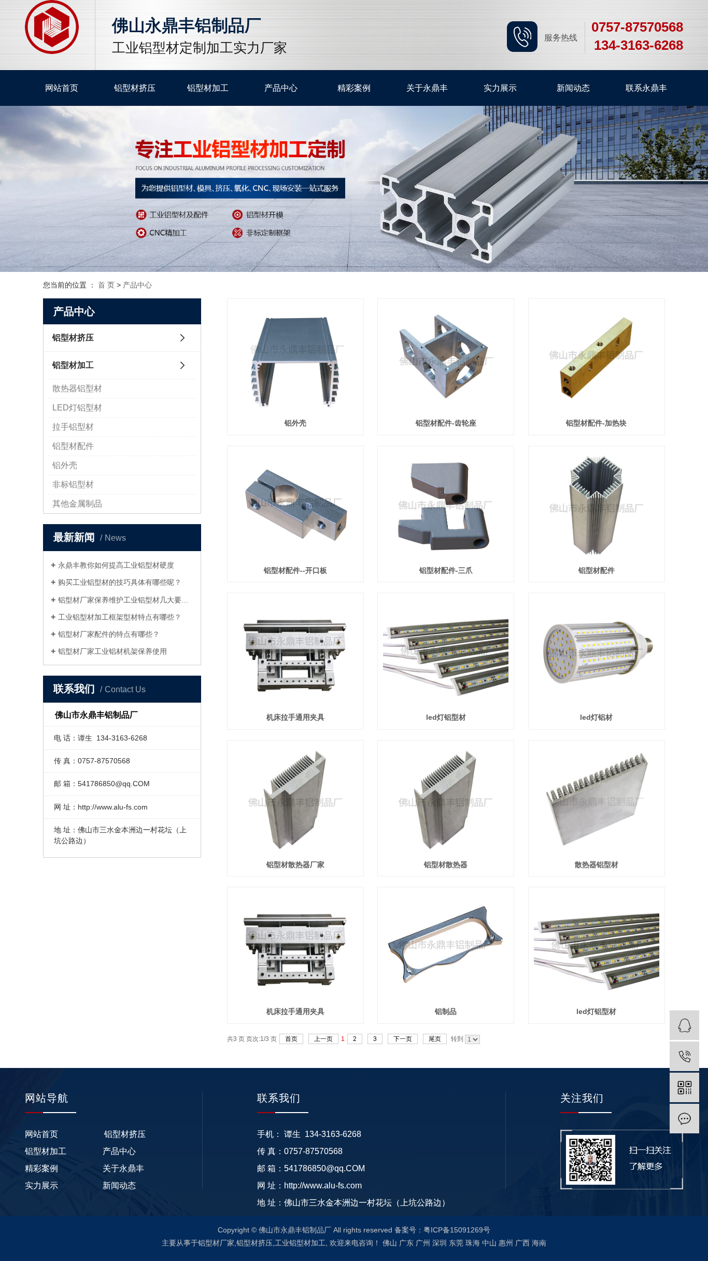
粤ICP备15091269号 (456, 1230)
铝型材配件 (73, 446)
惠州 (506, 1243)
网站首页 (61, 88)
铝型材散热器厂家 (295, 864)
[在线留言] (684, 1118)
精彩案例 (354, 88)
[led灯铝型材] (445, 652)
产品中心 (281, 88)
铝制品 (446, 1011)
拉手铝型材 (73, 426)
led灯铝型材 (446, 717)
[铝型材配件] (596, 505)
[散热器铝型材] (596, 799)
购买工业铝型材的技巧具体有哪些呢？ (119, 582)
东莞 (456, 1243)
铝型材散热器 (446, 864)
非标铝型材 (73, 484)
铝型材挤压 (134, 88)
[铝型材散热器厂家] (295, 799)
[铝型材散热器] (445, 799)
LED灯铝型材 (77, 407)
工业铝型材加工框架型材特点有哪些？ (119, 617)
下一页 (402, 1039)
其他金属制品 (77, 503)
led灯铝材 (596, 717)
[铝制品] (445, 946)
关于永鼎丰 (427, 88)
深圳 (439, 1243)
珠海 (472, 1243)
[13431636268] (684, 1056)
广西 (522, 1243)
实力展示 (500, 88)
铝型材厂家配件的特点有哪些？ (109, 634)
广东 (406, 1243)
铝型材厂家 (216, 1243)
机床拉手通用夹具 (295, 717)
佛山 (390, 1243)
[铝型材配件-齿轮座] (445, 358)
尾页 (435, 1039)
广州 (423, 1243)
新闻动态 (573, 88)
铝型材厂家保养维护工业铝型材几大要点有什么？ (125, 600)
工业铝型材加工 (300, 1243)
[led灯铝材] (596, 652)
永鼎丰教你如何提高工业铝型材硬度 (116, 565)
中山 (489, 1243)
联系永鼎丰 (646, 88)
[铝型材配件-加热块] (596, 358)
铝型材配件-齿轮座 (446, 423)
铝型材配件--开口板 (295, 570)
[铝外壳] (295, 358)
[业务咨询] (684, 1025)
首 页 (106, 285)
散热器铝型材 (77, 388)
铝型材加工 (208, 88)
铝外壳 (64, 465)
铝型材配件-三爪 (446, 570)
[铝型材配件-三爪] (445, 505)
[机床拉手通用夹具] (295, 652)
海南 (539, 1243)
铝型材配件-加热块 (596, 423)
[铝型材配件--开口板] (295, 505)
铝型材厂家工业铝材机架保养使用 (112, 651)
